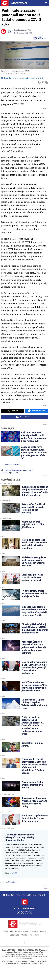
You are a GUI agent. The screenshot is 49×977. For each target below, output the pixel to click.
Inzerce (43, 931)
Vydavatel (34, 931)
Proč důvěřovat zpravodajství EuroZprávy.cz (22, 78)
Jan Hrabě (13, 873)
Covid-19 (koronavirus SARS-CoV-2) (18, 470)
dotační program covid (10, 473)
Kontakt (26, 931)
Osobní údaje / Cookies (19, 935)
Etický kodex (8, 931)
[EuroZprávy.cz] (16, 3)
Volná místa (34, 935)
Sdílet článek (40, 38)
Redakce (18, 931)
